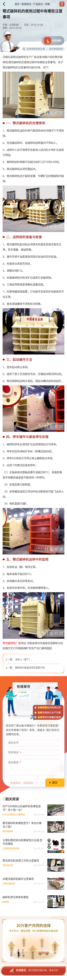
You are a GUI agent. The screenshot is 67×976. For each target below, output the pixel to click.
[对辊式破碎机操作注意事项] (55, 883)
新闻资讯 (26, 4)
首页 (17, 4)
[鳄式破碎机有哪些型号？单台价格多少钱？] (55, 827)
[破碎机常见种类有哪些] (55, 901)
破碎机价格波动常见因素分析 (30, 667)
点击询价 (56, 40)
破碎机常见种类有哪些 (16, 897)
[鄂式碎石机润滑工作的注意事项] (55, 865)
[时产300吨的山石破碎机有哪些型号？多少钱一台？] (55, 810)
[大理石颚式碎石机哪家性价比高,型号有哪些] (55, 845)
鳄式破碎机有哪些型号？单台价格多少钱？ (22, 824)
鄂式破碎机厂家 (12, 643)
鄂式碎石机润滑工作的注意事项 (21, 860)
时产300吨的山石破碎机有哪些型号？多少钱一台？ (22, 808)
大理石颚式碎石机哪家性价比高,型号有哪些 (22, 842)
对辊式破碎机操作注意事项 (18, 879)
